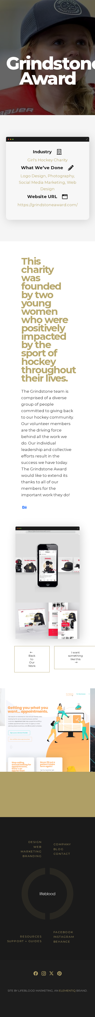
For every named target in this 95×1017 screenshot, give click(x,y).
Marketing (31, 851)
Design (35, 842)
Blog (58, 849)
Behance (62, 941)
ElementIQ (67, 990)
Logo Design (33, 176)
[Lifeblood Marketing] (47, 919)
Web (37, 847)
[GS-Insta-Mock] (47, 568)
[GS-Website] (47, 621)
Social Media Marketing (42, 182)
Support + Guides (24, 941)
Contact (62, 853)
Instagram (63, 936)
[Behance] (24, 507)
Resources (31, 936)
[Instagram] (44, 973)
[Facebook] (36, 973)
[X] (51, 973)
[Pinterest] (59, 973)
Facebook (63, 932)
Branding (32, 856)
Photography (61, 176)
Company (62, 844)
